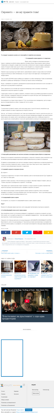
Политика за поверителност (31, 412)
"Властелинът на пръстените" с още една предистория (23, 317)
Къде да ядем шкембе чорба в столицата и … (11, 253)
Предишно (4, 250)
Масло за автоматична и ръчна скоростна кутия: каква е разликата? (20, 275)
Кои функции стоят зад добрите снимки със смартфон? (33, 275)
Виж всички (36, 393)
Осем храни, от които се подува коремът (44, 253)
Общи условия (19, 412)
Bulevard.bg (35, 389)
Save (38, 231)
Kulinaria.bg (46, 389)
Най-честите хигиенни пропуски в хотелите (6, 275)
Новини (3, 394)
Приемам (28, 410)
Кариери (16, 391)
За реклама (4, 397)
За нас (3, 391)
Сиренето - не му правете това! (22, 1)
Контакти (16, 394)
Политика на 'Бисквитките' (8, 405)
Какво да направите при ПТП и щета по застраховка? (47, 275)
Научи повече (20, 410)
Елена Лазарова (19, 238)
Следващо (49, 250)
